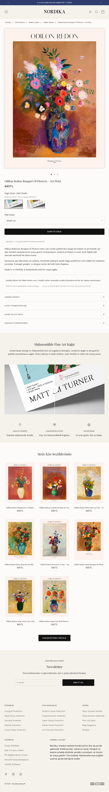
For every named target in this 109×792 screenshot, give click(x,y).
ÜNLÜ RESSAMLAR (49, 705)
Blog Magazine (89, 725)
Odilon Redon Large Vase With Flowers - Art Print (54, 621)
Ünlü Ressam (20, 22)
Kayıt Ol (78, 682)
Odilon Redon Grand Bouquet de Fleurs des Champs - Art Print (89, 564)
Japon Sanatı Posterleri (53, 720)
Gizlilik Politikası (12, 764)
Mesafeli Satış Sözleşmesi (17, 759)
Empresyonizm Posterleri (54, 716)
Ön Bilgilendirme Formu (16, 755)
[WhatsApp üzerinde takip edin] (20, 774)
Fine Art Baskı (89, 720)
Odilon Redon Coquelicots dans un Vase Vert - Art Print (54, 507)
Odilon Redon (48, 22)
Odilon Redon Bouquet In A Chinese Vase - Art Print (20, 507)
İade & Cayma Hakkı (14, 750)
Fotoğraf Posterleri (13, 711)
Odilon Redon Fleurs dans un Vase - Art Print (89, 507)
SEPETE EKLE (54, 231)
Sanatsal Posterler (13, 720)
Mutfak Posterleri (13, 725)
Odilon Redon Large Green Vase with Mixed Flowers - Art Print (20, 621)
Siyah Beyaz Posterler (15, 716)
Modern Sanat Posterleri (53, 711)
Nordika (8, 22)
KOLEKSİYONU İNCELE (54, 638)
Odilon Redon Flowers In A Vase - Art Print (54, 564)
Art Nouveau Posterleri (53, 730)
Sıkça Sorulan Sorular (92, 711)
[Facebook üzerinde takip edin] (6, 774)
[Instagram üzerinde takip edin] (13, 774)
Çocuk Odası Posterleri (15, 730)
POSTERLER (9, 705)
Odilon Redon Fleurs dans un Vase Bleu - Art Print (20, 564)
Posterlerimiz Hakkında (93, 716)
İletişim (85, 730)
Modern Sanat (34, 22)
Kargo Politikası (12, 745)
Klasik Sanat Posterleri (52, 725)
